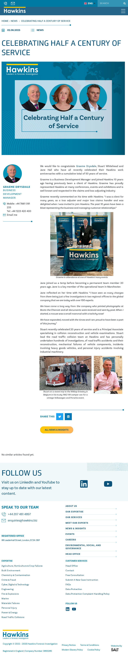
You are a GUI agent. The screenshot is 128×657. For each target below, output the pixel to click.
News (14, 21)
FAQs (68, 584)
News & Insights (76, 528)
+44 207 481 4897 (19, 514)
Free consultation (75, 575)
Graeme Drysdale (86, 166)
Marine (5, 598)
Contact (70, 570)
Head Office (73, 554)
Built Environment (11, 570)
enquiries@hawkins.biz (22, 520)
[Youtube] (108, 484)
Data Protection (74, 589)
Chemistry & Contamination (16, 575)
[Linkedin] (84, 484)
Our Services (74, 517)
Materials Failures (11, 603)
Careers (71, 539)
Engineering (8, 589)
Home (5, 21)
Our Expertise (75, 511)
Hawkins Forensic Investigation (43, 644)
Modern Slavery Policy (72, 649)
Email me (12, 214)
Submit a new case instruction (82, 580)
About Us (71, 506)
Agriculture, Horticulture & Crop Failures (22, 566)
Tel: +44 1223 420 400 (19, 211)
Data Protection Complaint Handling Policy (88, 594)
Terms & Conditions (89, 645)
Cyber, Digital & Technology (15, 584)
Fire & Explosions (10, 594)
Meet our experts (77, 523)
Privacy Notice (69, 645)
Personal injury (9, 608)
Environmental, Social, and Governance (83, 547)
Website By (116, 646)
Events (70, 534)
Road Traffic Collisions (13, 617)
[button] (59, 416)
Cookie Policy (93, 649)
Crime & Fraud (9, 580)
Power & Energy (9, 612)
